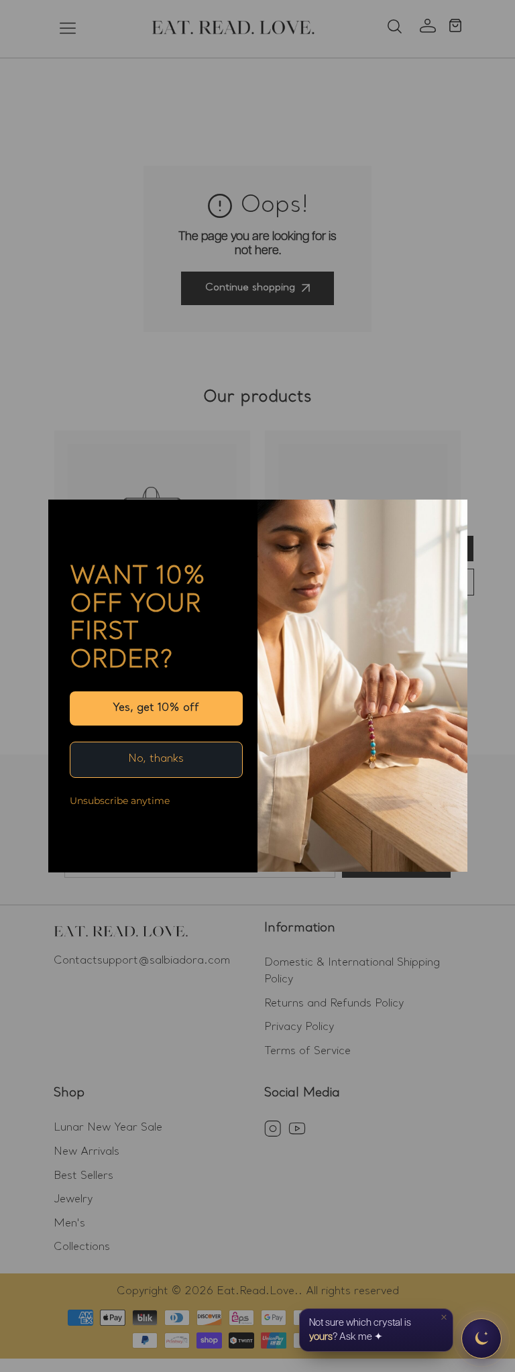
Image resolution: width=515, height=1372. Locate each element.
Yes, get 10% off (156, 708)
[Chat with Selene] (481, 1338)
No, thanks (156, 759)
